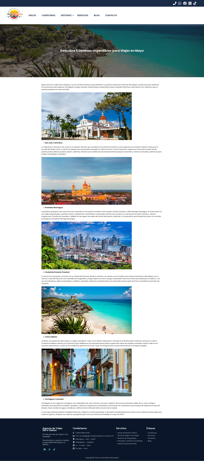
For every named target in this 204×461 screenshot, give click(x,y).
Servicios (82, 15)
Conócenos (48, 15)
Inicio (32, 15)
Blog (97, 15)
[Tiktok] (54, 449)
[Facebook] (44, 449)
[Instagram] (49, 449)
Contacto (111, 15)
